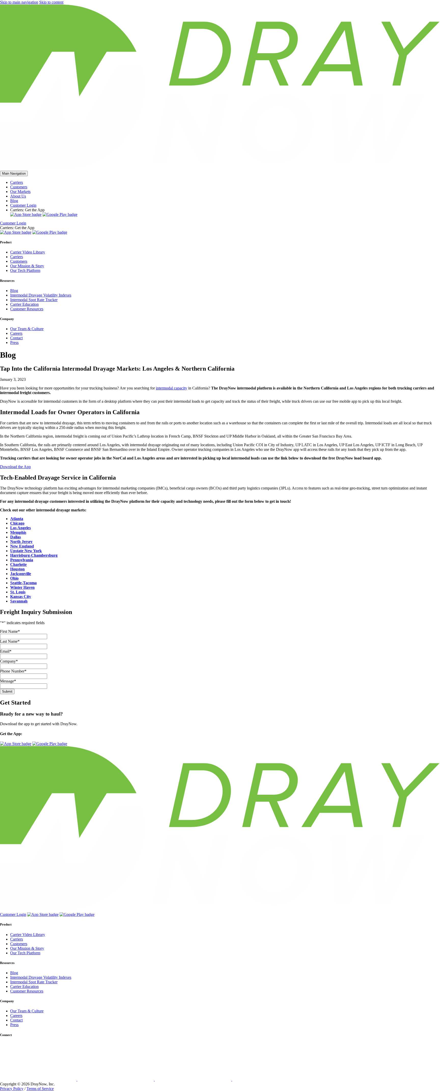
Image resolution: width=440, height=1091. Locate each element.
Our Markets (20, 191)
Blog (14, 201)
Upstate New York (26, 551)
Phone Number (13, 671)
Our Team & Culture (27, 329)
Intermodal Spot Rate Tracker (34, 300)
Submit (7, 691)
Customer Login (23, 205)
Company (9, 661)
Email (5, 651)
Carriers (16, 182)
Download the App (15, 467)
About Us (18, 196)
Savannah (19, 601)
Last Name (10, 641)
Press (14, 342)
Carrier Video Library (27, 252)
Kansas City (20, 596)
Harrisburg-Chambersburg (34, 555)
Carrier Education (24, 304)
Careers (16, 333)
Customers (18, 187)
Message (8, 681)
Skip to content (51, 2)
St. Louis (17, 592)
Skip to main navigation (19, 2)
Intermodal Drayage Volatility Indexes (40, 295)
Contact (16, 338)
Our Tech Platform (25, 270)
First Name (10, 631)
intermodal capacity (171, 388)
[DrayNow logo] (220, 168)
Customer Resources (26, 309)
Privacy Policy (11, 1088)
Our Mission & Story (27, 266)
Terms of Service (40, 1088)
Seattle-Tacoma (23, 583)
